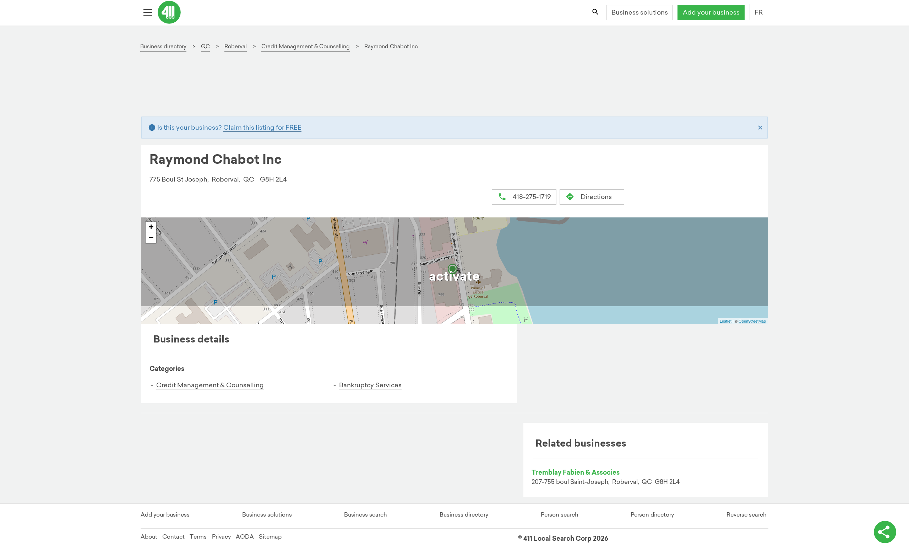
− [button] (151, 237)
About (149, 536)
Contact (173, 536)
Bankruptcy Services (370, 385)
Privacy (221, 536)
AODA (245, 536)
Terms (198, 536)
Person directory (652, 514)
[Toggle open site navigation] (148, 13)
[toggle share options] (885, 532)
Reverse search (746, 514)
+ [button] (151, 226)
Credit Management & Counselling (210, 385)
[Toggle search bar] (596, 13)
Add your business (711, 12)
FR (759, 12)
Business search (365, 514)
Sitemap (270, 536)
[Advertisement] (361, 88)
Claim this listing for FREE (262, 127)
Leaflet (725, 321)
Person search (559, 514)
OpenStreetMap (752, 321)
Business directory (464, 514)
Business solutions (639, 12)
